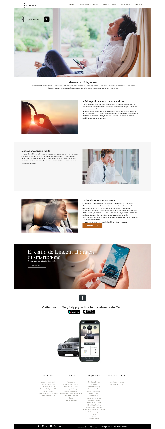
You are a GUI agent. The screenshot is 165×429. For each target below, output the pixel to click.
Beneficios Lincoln (94, 382)
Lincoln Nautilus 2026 (48, 386)
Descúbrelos (35, 265)
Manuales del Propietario (93, 407)
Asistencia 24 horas (94, 398)
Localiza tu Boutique (71, 396)
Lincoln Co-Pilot (94, 393)
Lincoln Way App (94, 389)
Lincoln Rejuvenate (94, 391)
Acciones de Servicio (94, 402)
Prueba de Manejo (71, 400)
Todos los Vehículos (48, 396)
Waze (94, 416)
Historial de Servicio (94, 405)
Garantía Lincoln (94, 400)
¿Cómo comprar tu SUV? (71, 384)
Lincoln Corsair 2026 (48, 382)
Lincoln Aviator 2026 (48, 384)
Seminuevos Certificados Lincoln (71, 393)
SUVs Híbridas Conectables (48, 393)
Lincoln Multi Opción (71, 391)
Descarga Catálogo (71, 389)
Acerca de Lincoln (109, 4)
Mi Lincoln (138, 4)
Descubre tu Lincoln (71, 386)
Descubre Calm (92, 225)
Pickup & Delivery (94, 386)
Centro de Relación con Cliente (94, 409)
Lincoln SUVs (48, 391)
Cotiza (71, 398)
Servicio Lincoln (94, 396)
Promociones (71, 382)
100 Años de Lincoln (117, 384)
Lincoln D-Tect (94, 419)
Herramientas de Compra (88, 4)
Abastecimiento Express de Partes (94, 413)
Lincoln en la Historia (117, 382)
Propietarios (125, 4)
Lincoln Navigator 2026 (48, 389)
